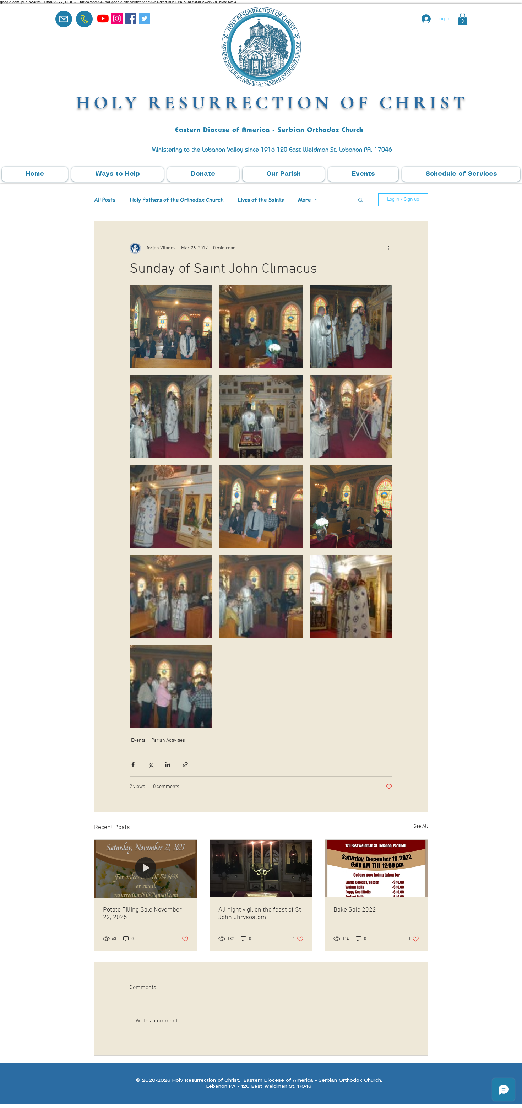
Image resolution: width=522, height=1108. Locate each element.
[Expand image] (171, 326)
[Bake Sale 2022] (376, 868)
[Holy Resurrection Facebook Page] (130, 18)
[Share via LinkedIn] (167, 764)
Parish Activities (168, 740)
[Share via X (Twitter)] (150, 764)
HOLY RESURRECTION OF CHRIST (272, 102)
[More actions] (388, 248)
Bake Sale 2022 (354, 910)
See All (420, 826)
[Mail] (63, 19)
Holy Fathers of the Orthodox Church (177, 199)
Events (138, 740)
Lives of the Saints (261, 199)
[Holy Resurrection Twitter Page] (144, 18)
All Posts (104, 199)
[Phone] (84, 19)
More (304, 199)
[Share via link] (185, 764)
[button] (462, 19)
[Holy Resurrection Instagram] (117, 18)
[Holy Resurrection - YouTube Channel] (103, 18)
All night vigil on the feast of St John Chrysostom (259, 913)
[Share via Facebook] (133, 764)
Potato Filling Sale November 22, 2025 (142, 913)
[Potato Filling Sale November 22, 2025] (145, 868)
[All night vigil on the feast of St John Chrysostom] (261, 868)
